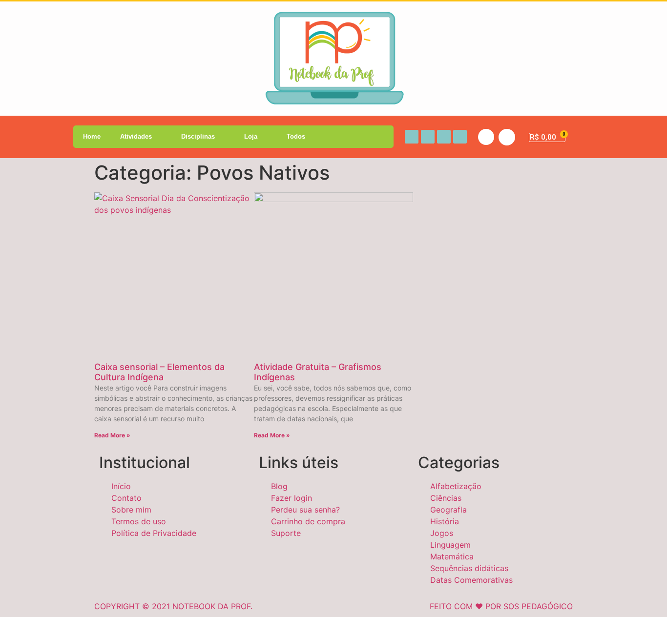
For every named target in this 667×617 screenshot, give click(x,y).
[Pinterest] (460, 137)
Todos (296, 136)
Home (92, 136)
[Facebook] (411, 137)
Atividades (136, 136)
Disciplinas (198, 136)
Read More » (112, 435)
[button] (486, 137)
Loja (250, 136)
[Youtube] (444, 137)
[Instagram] (428, 137)
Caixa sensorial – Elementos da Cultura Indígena (159, 372)
